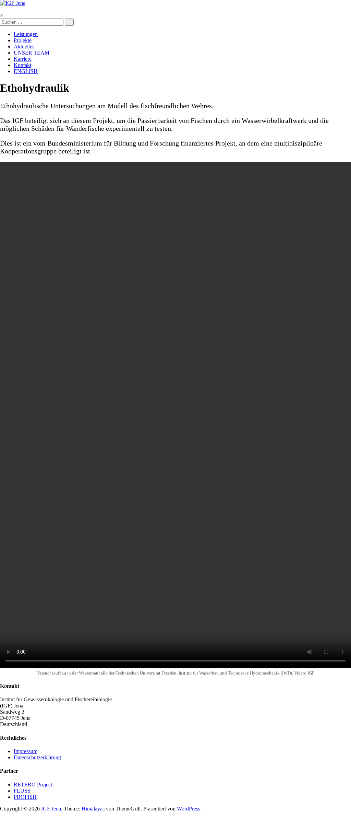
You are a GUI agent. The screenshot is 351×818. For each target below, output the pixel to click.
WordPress (188, 808)
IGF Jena (51, 808)
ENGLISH (26, 71)
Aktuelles (24, 46)
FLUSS (22, 791)
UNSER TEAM (31, 53)
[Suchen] (69, 22)
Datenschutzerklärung (37, 757)
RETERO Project (33, 784)
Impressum (25, 751)
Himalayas (93, 808)
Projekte (23, 40)
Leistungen (26, 34)
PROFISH (25, 797)
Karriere (23, 59)
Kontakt (22, 65)
